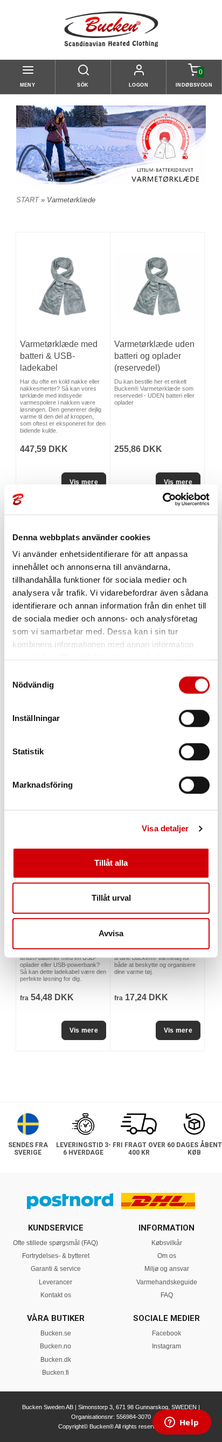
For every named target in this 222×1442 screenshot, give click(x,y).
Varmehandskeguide (166, 1282)
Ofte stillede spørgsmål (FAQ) (55, 1243)
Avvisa (111, 933)
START (27, 200)
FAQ (167, 1295)
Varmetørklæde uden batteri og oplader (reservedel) (154, 356)
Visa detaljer (165, 828)
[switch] (194, 718)
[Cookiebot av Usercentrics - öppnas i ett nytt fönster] (162, 499)
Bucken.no (55, 1346)
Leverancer (55, 1282)
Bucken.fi (55, 1372)
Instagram (166, 1346)
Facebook (166, 1333)
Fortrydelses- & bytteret (55, 1256)
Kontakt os (55, 1295)
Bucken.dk (55, 1359)
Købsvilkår (166, 1243)
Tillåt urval (111, 897)
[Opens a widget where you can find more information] (181, 1423)
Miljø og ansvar (166, 1269)
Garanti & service (56, 1269)
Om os (166, 1256)
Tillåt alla (111, 862)
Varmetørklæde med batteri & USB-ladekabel (59, 356)
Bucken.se (55, 1333)
